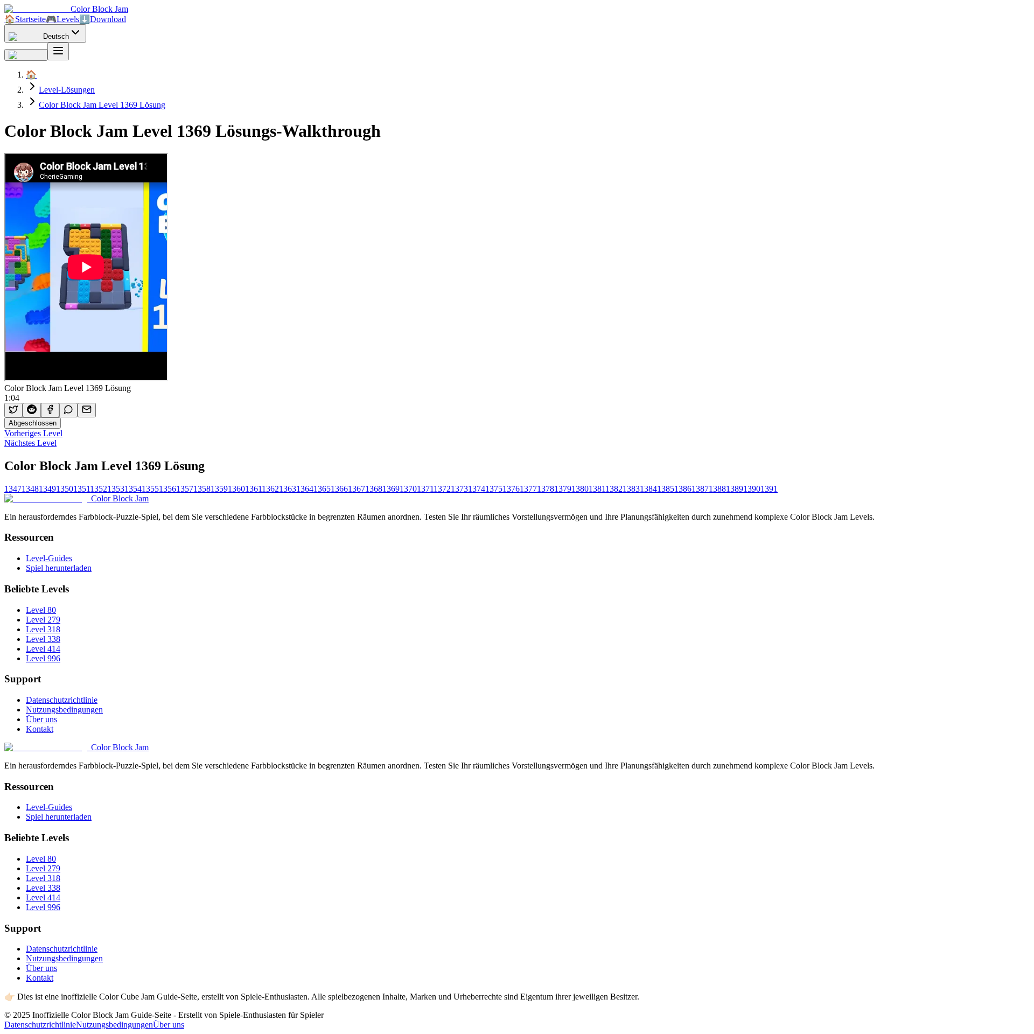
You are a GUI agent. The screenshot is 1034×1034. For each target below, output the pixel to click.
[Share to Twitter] (13, 410)
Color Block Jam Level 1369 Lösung (102, 104)
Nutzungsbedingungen (64, 709)
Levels (62, 19)
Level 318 (43, 629)
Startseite (25, 19)
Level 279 (43, 619)
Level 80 (41, 609)
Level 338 (43, 639)
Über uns (41, 719)
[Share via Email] (87, 410)
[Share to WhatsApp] (68, 410)
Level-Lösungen (67, 89)
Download (102, 19)
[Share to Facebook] (50, 410)
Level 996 (43, 658)
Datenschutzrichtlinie (61, 699)
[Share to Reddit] (32, 410)
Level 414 (43, 648)
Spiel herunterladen (59, 567)
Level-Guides (49, 558)
